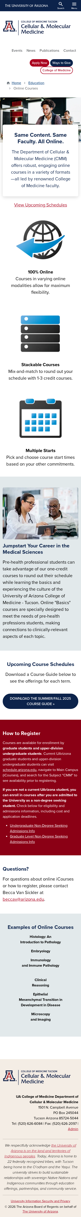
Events (17, 50)
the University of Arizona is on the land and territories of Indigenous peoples (40, 1151)
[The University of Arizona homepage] (26, 5)
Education (36, 83)
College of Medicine (57, 70)
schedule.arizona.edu (19, 770)
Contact (69, 50)
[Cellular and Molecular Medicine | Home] (40, 27)
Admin (73, 1129)
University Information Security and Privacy (40, 1201)
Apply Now (39, 63)
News (31, 50)
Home (16, 83)
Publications (49, 50)
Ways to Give (61, 63)
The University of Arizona (40, 1211)
